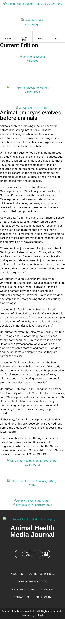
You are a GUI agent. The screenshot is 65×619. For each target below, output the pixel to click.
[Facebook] (19, 554)
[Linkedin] (37, 554)
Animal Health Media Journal (32, 531)
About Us (17, 574)
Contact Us (21, 597)
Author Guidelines (42, 574)
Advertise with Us (22, 589)
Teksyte (40, 615)
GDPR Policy (43, 597)
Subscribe (47, 589)
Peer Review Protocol (32, 581)
